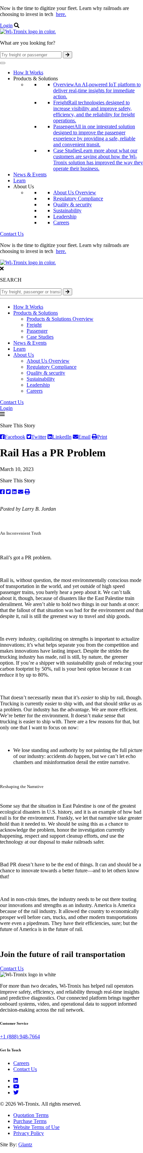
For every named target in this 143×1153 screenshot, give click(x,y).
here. (61, 14)
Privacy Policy (28, 1133)
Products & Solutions (35, 313)
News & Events (30, 174)
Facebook (15, 437)
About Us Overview (74, 192)
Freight (34, 325)
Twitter (38, 437)
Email (84, 437)
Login (6, 25)
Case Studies (40, 337)
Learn (19, 180)
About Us (23, 355)
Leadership (64, 216)
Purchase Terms (30, 1121)
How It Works (28, 72)
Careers (61, 222)
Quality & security (72, 204)
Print (102, 437)
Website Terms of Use (36, 1127)
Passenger (37, 331)
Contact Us (12, 234)
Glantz (25, 1144)
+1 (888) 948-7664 (20, 1036)
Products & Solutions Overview (60, 319)
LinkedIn (62, 437)
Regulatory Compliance (78, 198)
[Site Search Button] (67, 54)
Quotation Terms (31, 1115)
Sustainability (67, 210)
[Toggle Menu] (2, 63)
